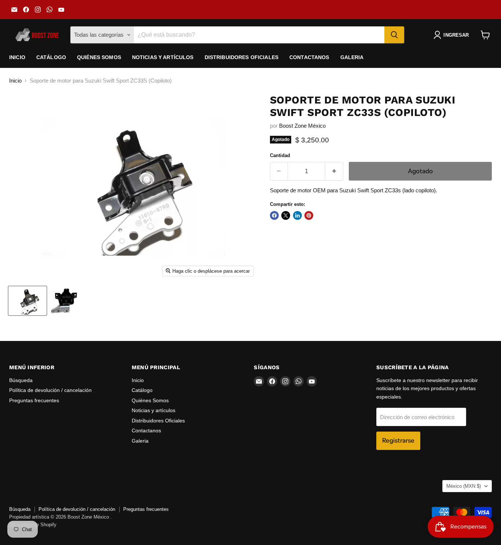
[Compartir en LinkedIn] (297, 215)
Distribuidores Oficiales (241, 57)
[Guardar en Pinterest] (308, 215)
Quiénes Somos (99, 57)
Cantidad (280, 155)
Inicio (17, 57)
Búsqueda (21, 380)
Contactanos (309, 57)
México (463, 486)
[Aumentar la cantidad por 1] (334, 171)
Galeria (352, 57)
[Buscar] (394, 34)
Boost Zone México (302, 126)
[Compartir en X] (285, 215)
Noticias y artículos (163, 57)
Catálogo (51, 57)
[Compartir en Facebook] (274, 215)
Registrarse (398, 440)
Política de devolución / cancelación (50, 390)
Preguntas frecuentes (34, 400)
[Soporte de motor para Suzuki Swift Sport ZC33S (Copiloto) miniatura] (27, 300)
